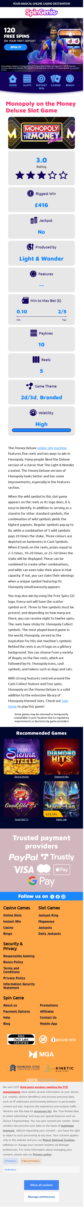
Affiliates (47, 1011)
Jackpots (45, 927)
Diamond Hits (61, 776)
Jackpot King (48, 915)
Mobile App (48, 1023)
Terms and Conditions (11, 969)
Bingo (70, 85)
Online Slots (12, 915)
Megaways (46, 921)
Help (6, 1017)
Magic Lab (61, 819)
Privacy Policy (14, 978)
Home (13, 85)
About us (10, 1005)
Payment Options (16, 1011)
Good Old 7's (21, 819)
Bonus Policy (13, 962)
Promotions (49, 1005)
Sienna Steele (21, 776)
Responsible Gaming (19, 956)
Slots (27, 85)
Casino (56, 85)
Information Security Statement (19, 985)
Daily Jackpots (49, 933)
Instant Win (41, 87)
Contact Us (48, 1017)
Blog (6, 1023)
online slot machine (52, 448)
